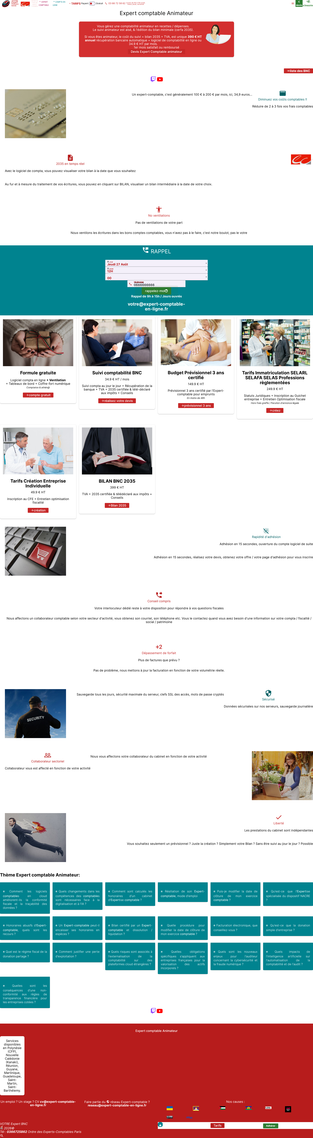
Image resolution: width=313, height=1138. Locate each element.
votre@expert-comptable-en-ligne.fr (156, 306)
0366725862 (17, 1132)
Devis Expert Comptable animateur (156, 51)
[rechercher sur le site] (2, 1136)
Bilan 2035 (118, 505)
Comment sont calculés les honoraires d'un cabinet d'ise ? (130, 896)
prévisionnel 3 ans (197, 405)
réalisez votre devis (118, 401)
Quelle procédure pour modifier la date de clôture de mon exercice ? (183, 930)
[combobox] (156, 263)
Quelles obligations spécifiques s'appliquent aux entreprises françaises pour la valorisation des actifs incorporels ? (183, 960)
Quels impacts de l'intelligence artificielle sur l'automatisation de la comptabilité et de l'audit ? (288, 958)
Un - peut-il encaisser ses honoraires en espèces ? (78, 930)
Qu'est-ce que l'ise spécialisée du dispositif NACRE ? (288, 896)
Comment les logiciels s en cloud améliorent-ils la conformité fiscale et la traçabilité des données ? (25, 900)
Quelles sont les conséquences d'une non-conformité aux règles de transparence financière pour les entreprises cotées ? (25, 994)
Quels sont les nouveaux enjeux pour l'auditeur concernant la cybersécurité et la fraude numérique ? (235, 958)
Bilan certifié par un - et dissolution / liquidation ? (130, 930)
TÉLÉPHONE (139, 282)
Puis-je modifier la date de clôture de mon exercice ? (235, 896)
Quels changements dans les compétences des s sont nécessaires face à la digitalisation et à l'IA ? (78, 898)
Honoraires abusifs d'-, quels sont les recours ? (25, 930)
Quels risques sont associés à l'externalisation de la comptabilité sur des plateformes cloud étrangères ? (130, 958)
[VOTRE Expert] (160, 1124)
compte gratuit (39, 395)
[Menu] (293, 3)
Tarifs (217, 1125)
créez (276, 410)
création (40, 510)
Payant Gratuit (92, 3)
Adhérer (270, 1125)
